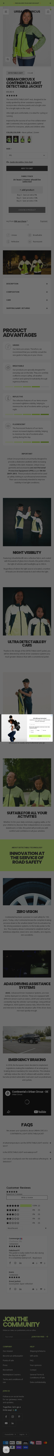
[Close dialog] (51, 715)
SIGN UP (39, 736)
